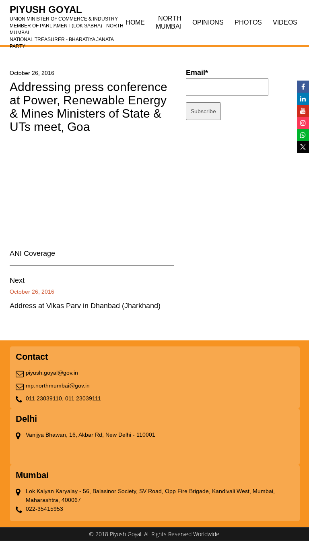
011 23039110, (45, 398)
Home (135, 22)
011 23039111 (83, 398)
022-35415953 (44, 509)
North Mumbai (168, 22)
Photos (248, 22)
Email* (197, 72)
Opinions (208, 22)
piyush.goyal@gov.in (52, 372)
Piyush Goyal (67, 12)
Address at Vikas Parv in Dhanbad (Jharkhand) (85, 306)
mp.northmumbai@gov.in (58, 385)
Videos (285, 22)
